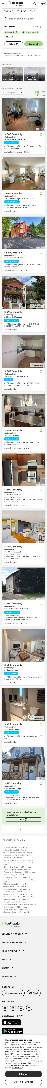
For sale (8, 11)
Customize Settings (23, 1081)
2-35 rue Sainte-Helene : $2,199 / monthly (17, 867)
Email (35, 993)
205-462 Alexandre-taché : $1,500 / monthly (17, 853)
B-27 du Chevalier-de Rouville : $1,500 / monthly (19, 904)
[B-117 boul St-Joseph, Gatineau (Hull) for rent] (23, 763)
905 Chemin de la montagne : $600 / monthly (18, 897)
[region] (23, 1061)
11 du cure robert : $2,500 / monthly (14, 887)
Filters (12, 44)
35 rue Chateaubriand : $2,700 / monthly (16, 877)
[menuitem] (23, 934)
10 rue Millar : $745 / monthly (12, 858)
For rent (21, 11)
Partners (7, 976)
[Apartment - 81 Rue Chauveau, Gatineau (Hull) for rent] (23, 645)
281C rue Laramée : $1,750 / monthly (15, 884)
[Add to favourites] (41, 134)
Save (22, 819)
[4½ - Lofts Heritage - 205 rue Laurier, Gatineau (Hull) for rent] (23, 173)
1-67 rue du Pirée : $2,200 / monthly (15, 847)
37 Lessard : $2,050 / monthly (12, 892)
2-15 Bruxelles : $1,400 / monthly (13, 875)
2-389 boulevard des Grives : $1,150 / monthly (18, 860)
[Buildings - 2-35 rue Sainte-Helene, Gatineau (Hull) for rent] (23, 233)
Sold (32, 11)
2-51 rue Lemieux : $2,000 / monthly (15, 902)
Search (32, 44)
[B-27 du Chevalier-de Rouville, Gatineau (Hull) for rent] (23, 584)
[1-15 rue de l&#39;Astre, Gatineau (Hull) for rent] (23, 704)
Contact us (8, 987)
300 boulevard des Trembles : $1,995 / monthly (18, 894)
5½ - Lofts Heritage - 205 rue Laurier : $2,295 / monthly (18, 880)
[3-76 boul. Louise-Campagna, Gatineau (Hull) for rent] (23, 351)
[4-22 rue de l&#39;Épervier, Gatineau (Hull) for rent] (23, 292)
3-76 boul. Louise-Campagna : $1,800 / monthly (19, 872)
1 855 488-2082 (15, 993)
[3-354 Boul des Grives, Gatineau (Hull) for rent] (23, 470)
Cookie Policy (17, 1068)
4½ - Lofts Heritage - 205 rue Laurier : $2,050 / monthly (18, 863)
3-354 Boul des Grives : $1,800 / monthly (16, 889)
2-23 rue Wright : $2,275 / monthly (14, 909)
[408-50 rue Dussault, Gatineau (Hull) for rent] (23, 527)
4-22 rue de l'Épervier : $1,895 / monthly (16, 869)
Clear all (9, 37)
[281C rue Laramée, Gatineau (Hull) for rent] (23, 410)
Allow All (23, 1074)
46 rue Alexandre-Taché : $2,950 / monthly (17, 855)
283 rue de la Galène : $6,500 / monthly (16, 912)
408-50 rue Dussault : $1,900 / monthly (16, 899)
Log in (42, 3)
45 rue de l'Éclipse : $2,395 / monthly (15, 850)
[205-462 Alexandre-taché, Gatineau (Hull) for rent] (23, 114)
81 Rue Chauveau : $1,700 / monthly (15, 907)
